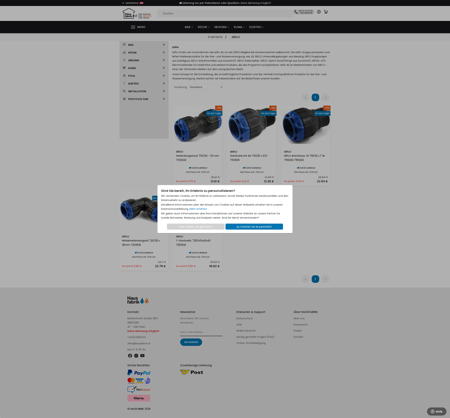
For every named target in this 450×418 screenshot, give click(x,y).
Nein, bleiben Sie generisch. (195, 226)
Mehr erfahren (198, 208)
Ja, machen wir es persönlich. (254, 226)
